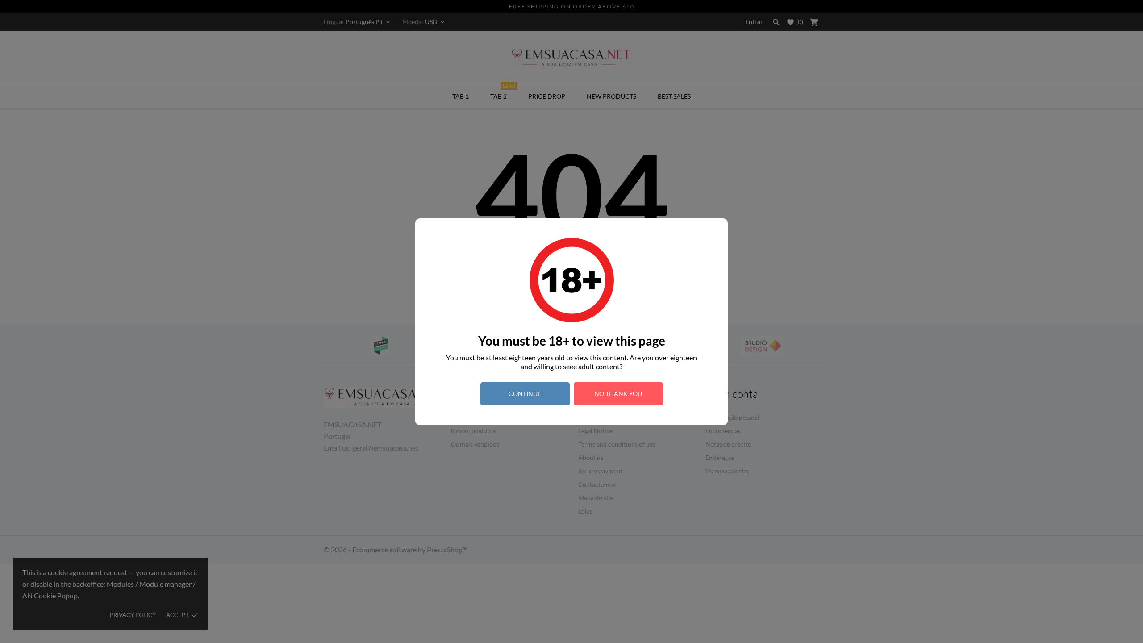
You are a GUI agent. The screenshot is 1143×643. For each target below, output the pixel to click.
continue (525, 393)
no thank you (618, 393)
